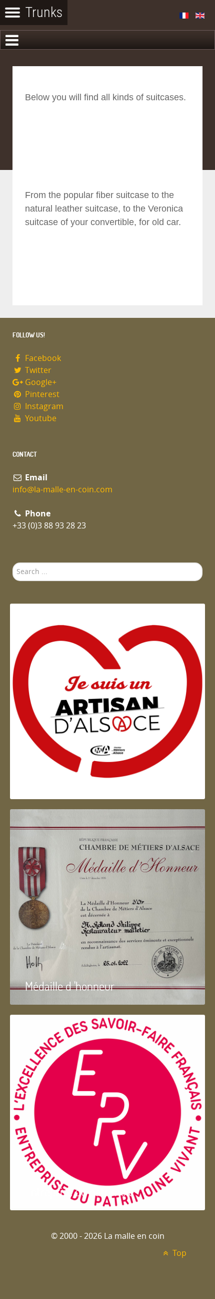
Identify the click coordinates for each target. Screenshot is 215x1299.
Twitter (37, 370)
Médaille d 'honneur (69, 986)
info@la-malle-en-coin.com (62, 489)
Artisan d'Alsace (60, 780)
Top (178, 1253)
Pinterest (41, 394)
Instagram (43, 406)
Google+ (39, 382)
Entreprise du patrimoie (79, 1191)
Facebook (42, 358)
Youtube (39, 418)
